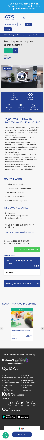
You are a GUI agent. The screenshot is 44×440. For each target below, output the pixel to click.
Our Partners (8, 390)
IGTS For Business (29, 383)
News (25, 388)
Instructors (27, 390)
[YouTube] (33, 403)
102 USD (23, 434)
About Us (26, 375)
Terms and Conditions (12, 378)
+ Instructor (8, 385)
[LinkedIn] (22, 403)
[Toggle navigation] (37, 18)
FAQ (5, 375)
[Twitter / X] (16, 403)
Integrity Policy (28, 380)
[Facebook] (10, 403)
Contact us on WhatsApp (26, 249)
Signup (7, 29)
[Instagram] (28, 403)
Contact (7, 380)
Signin (28, 24)
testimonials (27, 385)
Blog (5, 388)
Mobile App (11, 410)
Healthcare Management (10, 35)
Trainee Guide (10, 24)
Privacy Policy (28, 378)
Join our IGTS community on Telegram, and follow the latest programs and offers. (24, 6)
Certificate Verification (12, 383)
